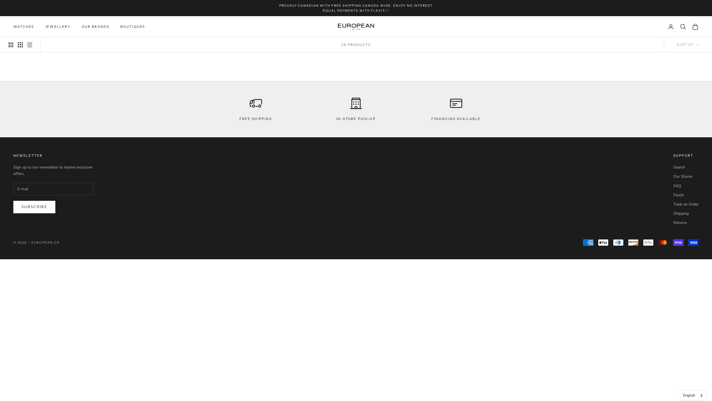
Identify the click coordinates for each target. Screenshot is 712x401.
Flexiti (678, 195)
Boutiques (132, 27)
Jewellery (57, 27)
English (689, 395)
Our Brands (96, 27)
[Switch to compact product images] (29, 44)
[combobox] (693, 395)
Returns (680, 222)
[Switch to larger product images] (10, 44)
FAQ (677, 186)
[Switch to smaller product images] (20, 44)
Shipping (681, 213)
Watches (23, 27)
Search (679, 167)
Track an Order (686, 204)
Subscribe (34, 206)
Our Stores (683, 176)
